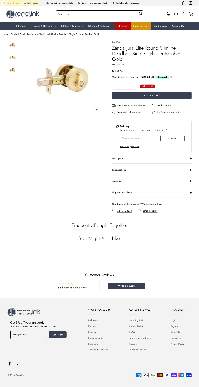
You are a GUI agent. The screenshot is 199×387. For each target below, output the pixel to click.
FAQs (132, 332)
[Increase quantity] (131, 85)
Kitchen (92, 326)
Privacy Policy (177, 344)
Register (175, 326)
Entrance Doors (95, 338)
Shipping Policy (137, 320)
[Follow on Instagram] (191, 3)
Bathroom (20, 26)
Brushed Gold (18, 34)
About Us (175, 332)
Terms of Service (137, 349)
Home (5, 34)
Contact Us (178, 26)
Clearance (123, 26)
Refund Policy (136, 326)
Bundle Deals (160, 26)
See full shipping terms (129, 146)
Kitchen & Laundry (70, 26)
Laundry (92, 332)
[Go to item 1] (12, 45)
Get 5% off (58, 334)
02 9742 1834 (124, 210)
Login (173, 320)
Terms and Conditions (140, 338)
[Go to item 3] (12, 70)
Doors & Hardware (43, 26)
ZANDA (116, 42)
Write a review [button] (126, 286)
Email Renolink (150, 210)
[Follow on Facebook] (183, 3)
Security (133, 344)
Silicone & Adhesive (98, 26)
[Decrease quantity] (116, 85)
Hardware (93, 344)
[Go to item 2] (12, 58)
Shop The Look (141, 26)
